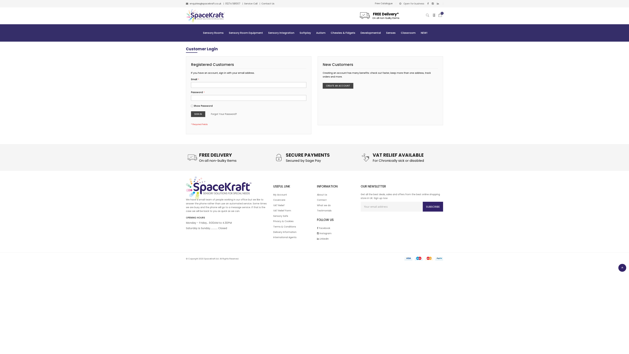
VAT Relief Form (282, 210)
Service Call (251, 3)
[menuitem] (213, 33)
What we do (324, 205)
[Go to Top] (622, 268)
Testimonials (324, 210)
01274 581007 (233, 3)
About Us (322, 194)
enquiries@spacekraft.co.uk (205, 3)
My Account (280, 194)
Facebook (324, 228)
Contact (322, 200)
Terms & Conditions (284, 226)
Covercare (279, 200)
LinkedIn (324, 238)
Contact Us (267, 3)
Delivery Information (284, 232)
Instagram (326, 233)
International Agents (284, 237)
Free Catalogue (384, 3)
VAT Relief (279, 205)
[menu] (314, 33)
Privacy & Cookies (283, 221)
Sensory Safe (280, 216)
